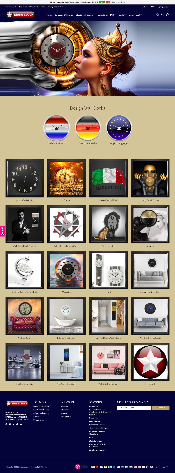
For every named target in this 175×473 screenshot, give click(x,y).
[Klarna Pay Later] (135, 467)
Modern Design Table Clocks (24, 292)
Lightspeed (43, 467)
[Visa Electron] (110, 467)
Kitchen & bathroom (66, 338)
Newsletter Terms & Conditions (97, 445)
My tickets (65, 413)
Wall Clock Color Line (108, 384)
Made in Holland (95, 441)
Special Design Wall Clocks (108, 338)
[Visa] (101, 467)
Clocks (66, 200)
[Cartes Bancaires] (131, 467)
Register (64, 406)
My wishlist (65, 417)
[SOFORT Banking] (139, 467)
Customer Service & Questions (97, 433)
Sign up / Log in (163, 7)
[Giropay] (147, 467)
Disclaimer (93, 418)
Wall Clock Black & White (25, 246)
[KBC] (126, 467)
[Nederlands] (56, 127)
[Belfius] (118, 467)
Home (49, 15)
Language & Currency (64, 15)
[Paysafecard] (143, 467)
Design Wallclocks (24, 200)
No (108, 2)
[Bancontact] (105, 467)
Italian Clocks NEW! (108, 200)
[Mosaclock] (21, 15)
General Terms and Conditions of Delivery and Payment (100, 412)
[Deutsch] (87, 127)
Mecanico (66, 292)
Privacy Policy (94, 421)
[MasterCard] (97, 467)
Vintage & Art (24, 338)
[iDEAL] (93, 467)
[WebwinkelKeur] (81, 468)
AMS (108, 292)
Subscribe (161, 408)
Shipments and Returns (98, 428)
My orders (65, 410)
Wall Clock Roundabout (150, 338)
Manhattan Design (24, 384)
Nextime (150, 246)
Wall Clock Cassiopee (67, 384)
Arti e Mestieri (108, 246)
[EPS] (151, 467)
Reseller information (97, 450)
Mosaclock (150, 384)
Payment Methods (96, 425)
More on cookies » (118, 2)
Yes (101, 2)
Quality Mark (94, 406)
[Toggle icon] (158, 15)
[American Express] (122, 467)
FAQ (91, 437)
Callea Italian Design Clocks (66, 246)
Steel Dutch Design (150, 200)
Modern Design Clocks (150, 292)
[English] (118, 127)
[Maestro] (114, 467)
